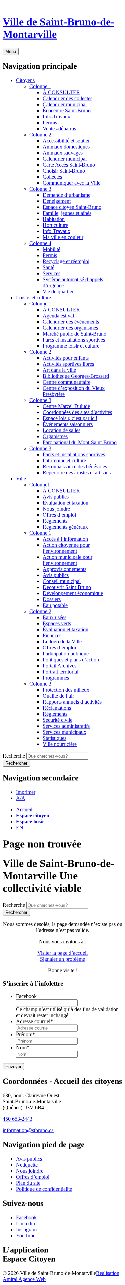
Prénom (25, 1034)
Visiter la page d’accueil (62, 953)
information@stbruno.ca (28, 1130)
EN (19, 827)
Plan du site (28, 1183)
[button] (25, 792)
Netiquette (27, 1165)
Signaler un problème (62, 959)
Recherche (14, 756)
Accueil (24, 809)
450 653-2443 (17, 1119)
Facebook (26, 996)
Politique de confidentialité (44, 1189)
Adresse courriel (34, 1021)
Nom (22, 1047)
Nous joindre (29, 1171)
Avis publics (29, 1159)
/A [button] (20, 798)
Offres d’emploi (32, 1177)
